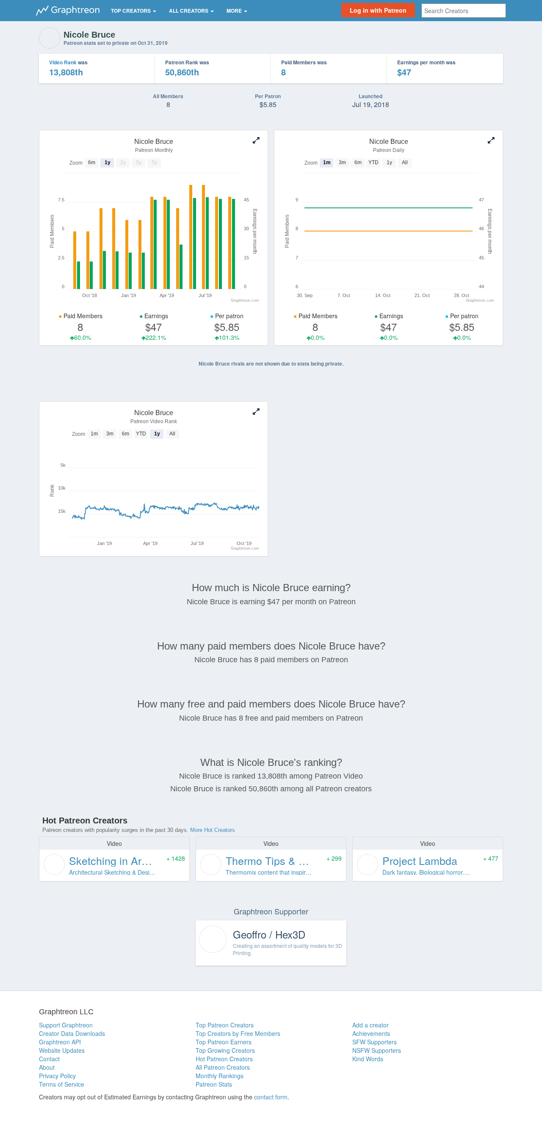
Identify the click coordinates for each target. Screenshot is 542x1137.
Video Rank (63, 62)
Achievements (371, 1033)
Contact (49, 1058)
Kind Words (367, 1058)
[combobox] (463, 10)
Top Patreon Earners (224, 1042)
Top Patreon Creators (225, 1025)
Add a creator (370, 1025)
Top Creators (131, 10)
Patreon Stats (214, 1084)
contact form (271, 1097)
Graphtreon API (60, 1042)
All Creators (189, 10)
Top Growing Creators (225, 1050)
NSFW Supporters (376, 1050)
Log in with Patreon (378, 10)
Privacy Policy (57, 1075)
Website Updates (62, 1050)
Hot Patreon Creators (224, 1058)
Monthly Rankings (219, 1075)
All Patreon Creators (223, 1067)
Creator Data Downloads (72, 1033)
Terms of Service (61, 1084)
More (235, 10)
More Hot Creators (212, 830)
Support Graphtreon (66, 1025)
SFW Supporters (374, 1042)
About (47, 1067)
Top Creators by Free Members (238, 1033)
